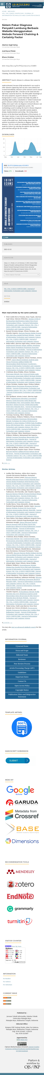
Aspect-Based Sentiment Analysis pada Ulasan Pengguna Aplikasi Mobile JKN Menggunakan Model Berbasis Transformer (22, 362)
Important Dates (22, 677)
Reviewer (22, 659)
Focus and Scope (22, 650)
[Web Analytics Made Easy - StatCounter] (8, 946)
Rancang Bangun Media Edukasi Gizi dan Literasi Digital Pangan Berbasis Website (24, 554)
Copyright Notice (22, 690)
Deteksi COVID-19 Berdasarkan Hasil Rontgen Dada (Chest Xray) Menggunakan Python (23, 321)
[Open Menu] (2, 4)
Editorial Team (22, 655)
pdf (6, 237)
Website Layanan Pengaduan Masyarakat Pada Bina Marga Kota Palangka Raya (22, 438)
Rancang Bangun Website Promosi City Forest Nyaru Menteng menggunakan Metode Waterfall (23, 508)
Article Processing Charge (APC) (22, 668)
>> (9, 463)
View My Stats (16, 946)
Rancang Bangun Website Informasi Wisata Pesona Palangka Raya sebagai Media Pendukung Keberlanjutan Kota (22, 479)
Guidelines (22, 672)
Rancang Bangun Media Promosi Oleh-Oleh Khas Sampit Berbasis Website (23, 334)
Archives (11, 11)
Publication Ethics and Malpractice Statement (22, 695)
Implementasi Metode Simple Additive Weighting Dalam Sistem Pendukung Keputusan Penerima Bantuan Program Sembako (23, 348)
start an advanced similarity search (23, 627)
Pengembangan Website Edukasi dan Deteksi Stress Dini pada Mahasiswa (23, 566)
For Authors (7, 982)
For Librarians (7, 985)
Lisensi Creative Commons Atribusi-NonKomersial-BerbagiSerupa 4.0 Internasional (22, 1049)
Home (4, 11)
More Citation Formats (13, 274)
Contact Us (22, 681)
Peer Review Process (22, 664)
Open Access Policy (22, 686)
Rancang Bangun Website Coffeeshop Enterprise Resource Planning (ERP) (24, 579)
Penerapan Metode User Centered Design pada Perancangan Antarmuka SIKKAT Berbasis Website (23, 375)
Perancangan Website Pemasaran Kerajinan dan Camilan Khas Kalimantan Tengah (23, 610)
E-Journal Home (22, 646)
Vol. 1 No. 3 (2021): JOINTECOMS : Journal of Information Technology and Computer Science (21, 14)
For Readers (7, 978)
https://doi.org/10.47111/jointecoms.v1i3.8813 (21, 66)
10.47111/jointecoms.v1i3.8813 (18, 165)
